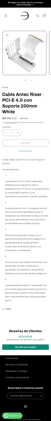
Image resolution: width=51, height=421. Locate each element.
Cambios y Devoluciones (17, 378)
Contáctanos (11, 358)
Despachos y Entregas (16, 371)
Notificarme (25, 151)
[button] (6, 16)
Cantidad (6, 127)
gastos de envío (11, 122)
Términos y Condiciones (16, 365)
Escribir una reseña (25, 347)
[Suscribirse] (40, 395)
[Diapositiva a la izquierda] (19, 81)
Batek (19, 419)
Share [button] (8, 309)
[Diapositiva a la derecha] (32, 81)
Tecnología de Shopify (31, 419)
